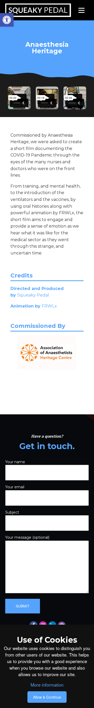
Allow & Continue (47, 697)
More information (47, 684)
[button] (7, 20)
